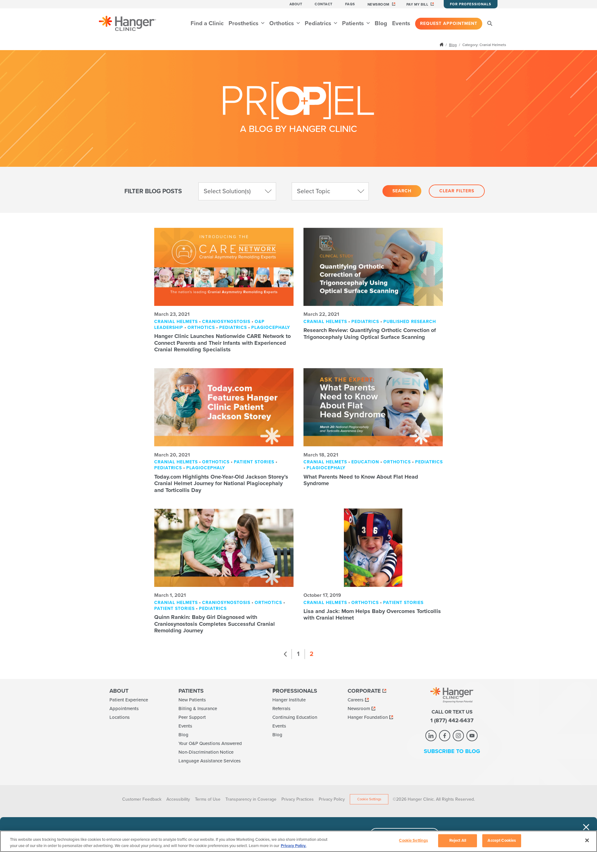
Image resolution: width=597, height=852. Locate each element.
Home (442, 44)
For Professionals (470, 4)
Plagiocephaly (270, 327)
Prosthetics (244, 23)
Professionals (294, 690)
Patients (353, 23)
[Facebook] (444, 735)
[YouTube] (472, 735)
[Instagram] (458, 735)
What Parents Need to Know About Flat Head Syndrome (360, 480)
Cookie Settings (369, 799)
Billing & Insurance (197, 708)
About (296, 4)
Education (365, 462)
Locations (119, 717)
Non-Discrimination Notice (206, 752)
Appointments (124, 708)
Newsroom (379, 4)
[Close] (587, 840)
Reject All (457, 840)
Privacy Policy (332, 799)
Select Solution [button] (227, 191)
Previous (285, 654)
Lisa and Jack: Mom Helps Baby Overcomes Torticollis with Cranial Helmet (372, 614)
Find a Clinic (207, 23)
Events (401, 23)
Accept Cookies (502, 840)
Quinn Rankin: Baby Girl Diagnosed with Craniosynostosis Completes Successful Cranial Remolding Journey (214, 624)
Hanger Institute (289, 700)
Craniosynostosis (226, 321)
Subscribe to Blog (452, 751)
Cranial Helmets (176, 321)
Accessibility (178, 799)
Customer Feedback (141, 799)
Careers (355, 700)
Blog (381, 23)
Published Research (409, 321)
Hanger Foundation (368, 717)
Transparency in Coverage (250, 799)
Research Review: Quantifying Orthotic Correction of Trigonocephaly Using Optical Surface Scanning (369, 333)
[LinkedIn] (431, 735)
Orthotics (282, 23)
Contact (324, 4)
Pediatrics (319, 23)
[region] (298, 841)
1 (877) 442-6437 (452, 720)
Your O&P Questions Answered (210, 743)
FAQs (350, 4)
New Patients (192, 700)
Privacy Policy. (293, 845)
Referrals (281, 708)
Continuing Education (294, 717)
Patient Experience (128, 700)
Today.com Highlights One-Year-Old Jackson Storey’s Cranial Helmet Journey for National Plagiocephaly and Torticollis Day (221, 483)
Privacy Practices (297, 799)
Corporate (364, 690)
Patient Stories (254, 462)
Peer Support (192, 717)
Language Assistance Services (209, 761)
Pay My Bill (417, 4)
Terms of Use (207, 799)
